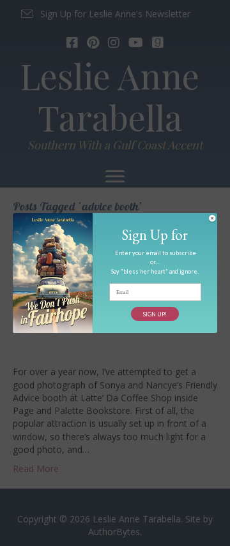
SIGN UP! (155, 314)
